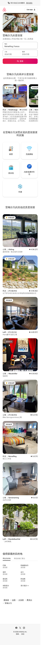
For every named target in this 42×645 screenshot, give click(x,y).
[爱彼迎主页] (4, 9)
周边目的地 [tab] (7, 558)
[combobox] (20, 46)
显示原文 (29, 3)
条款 (22, 634)
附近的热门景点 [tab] (19, 558)
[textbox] (11, 54)
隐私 (17, 634)
